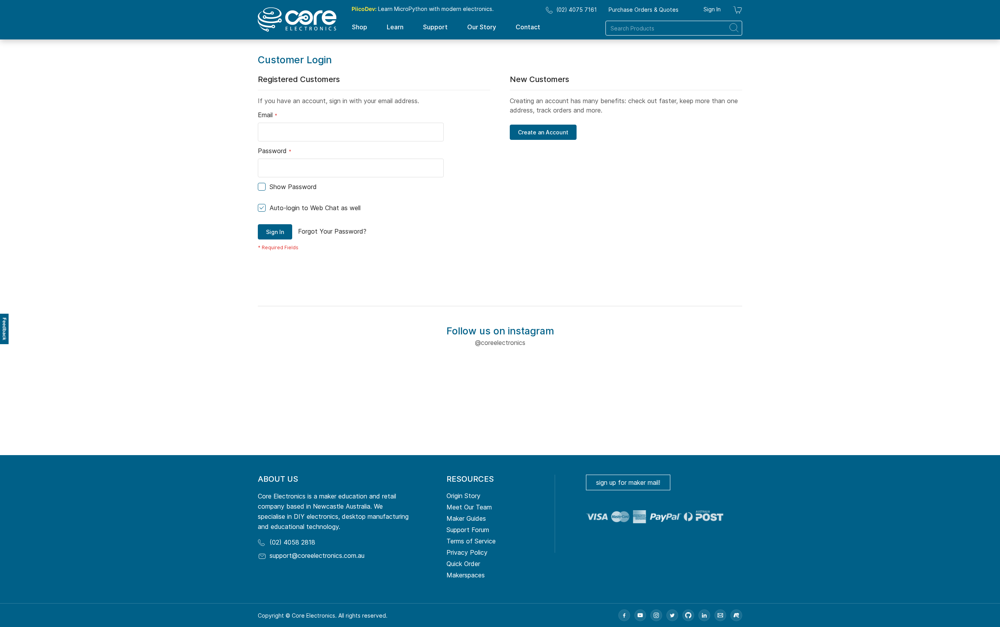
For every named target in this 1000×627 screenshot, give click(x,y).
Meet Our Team (469, 507)
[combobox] (673, 28)
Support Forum (467, 530)
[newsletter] (720, 615)
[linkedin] (704, 615)
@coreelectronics (500, 343)
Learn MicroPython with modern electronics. (423, 8)
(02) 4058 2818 (292, 542)
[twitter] (672, 615)
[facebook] (624, 615)
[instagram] (656, 615)
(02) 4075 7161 (576, 9)
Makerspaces (465, 575)
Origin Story (463, 496)
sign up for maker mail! (628, 482)
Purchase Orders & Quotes (644, 9)
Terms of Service (471, 541)
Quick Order (463, 564)
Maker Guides (466, 518)
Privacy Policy (467, 552)
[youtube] (640, 615)
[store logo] (297, 19)
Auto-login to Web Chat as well (315, 208)
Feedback (4, 329)
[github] (688, 615)
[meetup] (736, 615)
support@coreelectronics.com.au (317, 555)
